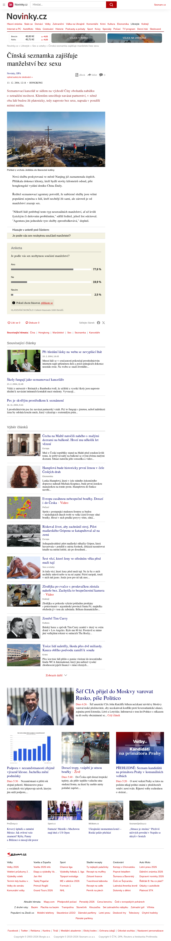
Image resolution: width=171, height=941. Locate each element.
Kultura (111, 24)
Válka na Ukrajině (75, 24)
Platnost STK (146, 890)
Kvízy (98, 29)
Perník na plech (95, 890)
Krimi (103, 24)
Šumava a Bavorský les (125, 876)
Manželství (58, 332)
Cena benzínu (104, 901)
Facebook (13, 930)
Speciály (107, 29)
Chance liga (66, 867)
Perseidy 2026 (87, 901)
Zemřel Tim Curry (55, 618)
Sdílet (94, 74)
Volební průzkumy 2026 (19, 871)
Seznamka (80, 332)
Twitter (24, 930)
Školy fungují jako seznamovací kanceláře (35, 379)
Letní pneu (104, 912)
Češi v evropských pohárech (130, 901)
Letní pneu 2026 (148, 867)
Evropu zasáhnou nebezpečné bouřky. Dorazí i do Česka (72, 500)
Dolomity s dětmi (122, 890)
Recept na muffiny (96, 871)
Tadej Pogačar (41, 881)
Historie (59, 29)
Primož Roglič (41, 885)
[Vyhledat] (111, 4)
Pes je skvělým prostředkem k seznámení (35, 400)
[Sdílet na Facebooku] (98, 322)
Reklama (35, 930)
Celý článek (114, 715)
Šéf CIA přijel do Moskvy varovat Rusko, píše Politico (114, 694)
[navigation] (4, 4)
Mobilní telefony (45, 912)
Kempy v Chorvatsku (124, 867)
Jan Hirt (38, 876)
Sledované (155, 29)
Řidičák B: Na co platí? (151, 881)
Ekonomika (123, 24)
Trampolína (68, 907)
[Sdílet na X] (103, 322)
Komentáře (92, 24)
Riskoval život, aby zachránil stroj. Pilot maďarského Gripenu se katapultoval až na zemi (71, 530)
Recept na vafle (95, 885)
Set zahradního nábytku (115, 907)
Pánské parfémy (84, 918)
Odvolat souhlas (126, 930)
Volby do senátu (15, 885)
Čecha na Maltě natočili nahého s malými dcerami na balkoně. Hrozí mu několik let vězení (70, 439)
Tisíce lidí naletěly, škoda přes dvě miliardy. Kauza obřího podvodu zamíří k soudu (72, 648)
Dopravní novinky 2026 (151, 876)
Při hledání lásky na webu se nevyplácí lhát (72, 351)
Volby (48, 24)
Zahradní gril (137, 907)
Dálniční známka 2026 (151, 871)
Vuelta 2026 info (42, 867)
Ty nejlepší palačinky (97, 867)
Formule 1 (65, 885)
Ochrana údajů (107, 930)
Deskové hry (119, 912)
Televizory (134, 912)
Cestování (48, 29)
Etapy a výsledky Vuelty (46, 871)
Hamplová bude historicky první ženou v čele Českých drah (73, 469)
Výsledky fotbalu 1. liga (72, 871)
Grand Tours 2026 (43, 890)
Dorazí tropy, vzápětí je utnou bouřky (82, 769)
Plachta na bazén (50, 907)
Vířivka (150, 907)
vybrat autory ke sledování (19, 77)
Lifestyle (135, 24)
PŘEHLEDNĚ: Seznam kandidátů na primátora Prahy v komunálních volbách (139, 772)
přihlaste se (47, 302)
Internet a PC (14, 29)
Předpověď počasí (67, 901)
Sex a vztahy (48, 567)
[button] (56, 139)
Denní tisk (142, 29)
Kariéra (46, 930)
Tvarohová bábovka (97, 881)
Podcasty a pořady (75, 29)
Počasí (117, 29)
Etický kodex (90, 930)
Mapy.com (49, 901)
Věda (38, 29)
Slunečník (81, 907)
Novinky (11, 73)
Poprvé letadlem (121, 871)
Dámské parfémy (87, 912)
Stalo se (28, 24)
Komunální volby (16, 890)
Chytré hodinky (150, 912)
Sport (90, 29)
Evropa (45, 448)
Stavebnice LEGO (66, 912)
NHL (62, 890)
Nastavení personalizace (150, 930)
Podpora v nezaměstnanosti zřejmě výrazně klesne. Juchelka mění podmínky (31, 772)
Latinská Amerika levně (125, 885)
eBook (82, 74)
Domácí (39, 24)
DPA (18, 73)
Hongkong (43, 332)
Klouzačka (94, 907)
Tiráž (55, 930)
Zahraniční (58, 24)
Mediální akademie (71, 930)
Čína (32, 332)
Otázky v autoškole (149, 885)
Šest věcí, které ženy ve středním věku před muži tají (71, 560)
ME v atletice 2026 (69, 881)
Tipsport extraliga (69, 876)
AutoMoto (28, 29)
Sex (69, 332)
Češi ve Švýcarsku (122, 881)
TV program (129, 29)
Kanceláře (94, 332)
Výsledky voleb (15, 876)
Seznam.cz (160, 4)
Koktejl (144, 24)
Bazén (34, 907)
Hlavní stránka (14, 24)
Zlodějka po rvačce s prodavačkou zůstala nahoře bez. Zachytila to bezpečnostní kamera (73, 588)
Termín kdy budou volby (19, 881)
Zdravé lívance (94, 876)
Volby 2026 (13, 867)
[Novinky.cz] (27, 17)
